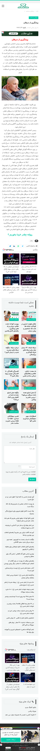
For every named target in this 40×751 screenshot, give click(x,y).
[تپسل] (1, 745)
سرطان (31, 241)
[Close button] (39, 745)
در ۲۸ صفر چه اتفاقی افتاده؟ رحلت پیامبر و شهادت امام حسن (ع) (20, 605)
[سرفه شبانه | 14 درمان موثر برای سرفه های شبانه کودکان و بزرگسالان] (28, 339)
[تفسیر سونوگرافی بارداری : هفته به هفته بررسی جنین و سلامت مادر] (11, 408)
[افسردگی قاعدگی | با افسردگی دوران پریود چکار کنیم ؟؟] (11, 363)
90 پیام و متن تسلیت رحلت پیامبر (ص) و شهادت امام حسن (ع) (21, 612)
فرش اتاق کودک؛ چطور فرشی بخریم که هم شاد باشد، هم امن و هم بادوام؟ (19, 519)
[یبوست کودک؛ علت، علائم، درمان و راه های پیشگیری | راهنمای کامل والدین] (11, 316)
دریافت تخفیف (10, 740)
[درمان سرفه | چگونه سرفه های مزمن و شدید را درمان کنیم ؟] (11, 339)
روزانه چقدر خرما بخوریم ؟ (20, 235)
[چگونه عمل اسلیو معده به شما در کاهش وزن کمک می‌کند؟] (11, 384)
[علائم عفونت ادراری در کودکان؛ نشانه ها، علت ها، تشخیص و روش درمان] (28, 316)
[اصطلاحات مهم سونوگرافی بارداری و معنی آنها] (28, 408)
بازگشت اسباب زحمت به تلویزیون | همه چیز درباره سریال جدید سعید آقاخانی (20, 541)
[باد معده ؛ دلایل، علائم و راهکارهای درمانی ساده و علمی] (28, 363)
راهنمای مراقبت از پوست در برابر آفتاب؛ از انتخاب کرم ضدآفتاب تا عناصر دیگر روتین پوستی (19, 562)
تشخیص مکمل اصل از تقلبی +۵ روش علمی (20, 618)
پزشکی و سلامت (34, 18)
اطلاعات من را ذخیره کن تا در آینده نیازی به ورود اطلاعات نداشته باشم (21, 473)
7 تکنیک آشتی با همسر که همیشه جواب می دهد (20, 715)
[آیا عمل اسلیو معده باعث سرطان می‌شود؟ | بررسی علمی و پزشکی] (28, 384)
